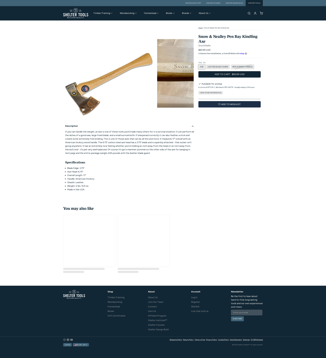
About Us (203, 13)
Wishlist (195, 306)
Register (195, 302)
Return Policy (188, 340)
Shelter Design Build (158, 329)
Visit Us (152, 311)
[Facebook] (68, 340)
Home (200, 28)
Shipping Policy (176, 340)
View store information (210, 93)
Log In (194, 297)
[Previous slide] (67, 74)
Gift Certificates (116, 315)
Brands (185, 13)
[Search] (248, 13)
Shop (110, 291)
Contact (152, 306)
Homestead (150, 13)
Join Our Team (155, 302)
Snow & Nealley (204, 45)
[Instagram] (64, 340)
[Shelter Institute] (75, 13)
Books (169, 13)
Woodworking (127, 13)
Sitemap (246, 340)
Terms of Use (200, 340)
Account (195, 291)
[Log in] (254, 13)
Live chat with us (199, 311)
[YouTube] (71, 340)
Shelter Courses (156, 324)
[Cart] (260, 13)
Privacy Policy (211, 340)
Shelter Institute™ (157, 320)
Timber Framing (101, 13)
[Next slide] (190, 74)
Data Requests (236, 340)
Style (202, 62)
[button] (229, 74)
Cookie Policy (223, 340)
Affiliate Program (157, 315)
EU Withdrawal (257, 340)
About (151, 291)
